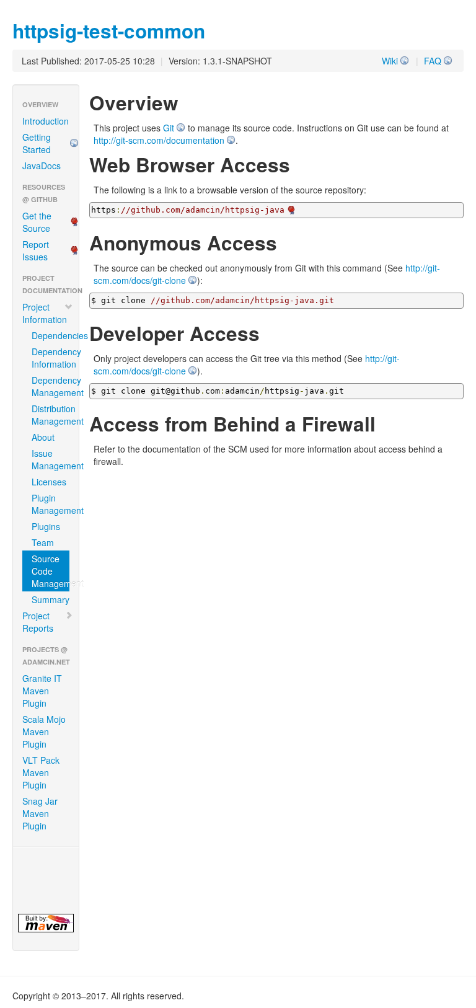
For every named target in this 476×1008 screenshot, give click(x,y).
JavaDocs (41, 165)
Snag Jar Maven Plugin (40, 813)
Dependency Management (50, 386)
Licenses (49, 481)
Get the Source (36, 222)
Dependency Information (50, 357)
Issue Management (50, 459)
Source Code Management (50, 571)
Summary (50, 599)
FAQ (432, 61)
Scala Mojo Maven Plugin (44, 731)
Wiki (390, 61)
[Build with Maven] (46, 923)
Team (43, 542)
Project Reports (37, 621)
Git (168, 128)
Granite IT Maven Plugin (42, 690)
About (43, 437)
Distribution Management (50, 414)
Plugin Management (50, 504)
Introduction (45, 121)
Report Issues (35, 250)
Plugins (46, 526)
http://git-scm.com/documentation (159, 140)
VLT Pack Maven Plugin (41, 772)
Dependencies (50, 335)
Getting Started (36, 143)
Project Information (44, 313)
